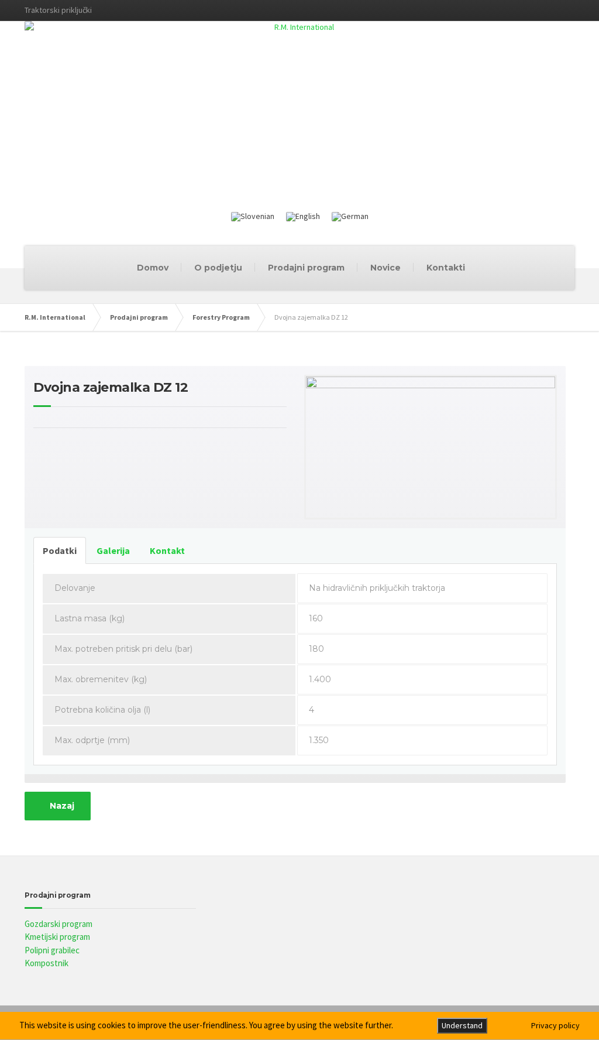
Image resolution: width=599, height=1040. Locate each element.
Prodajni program (306, 267)
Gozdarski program (58, 923)
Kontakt (167, 550)
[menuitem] (252, 216)
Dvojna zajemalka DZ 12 (110, 387)
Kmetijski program (57, 936)
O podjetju (218, 267)
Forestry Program (221, 317)
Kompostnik (46, 963)
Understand (462, 1025)
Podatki (60, 550)
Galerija (113, 550)
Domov (152, 267)
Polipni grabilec (52, 950)
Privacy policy (555, 1025)
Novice (385, 267)
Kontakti (445, 267)
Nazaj (61, 805)
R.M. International (55, 317)
